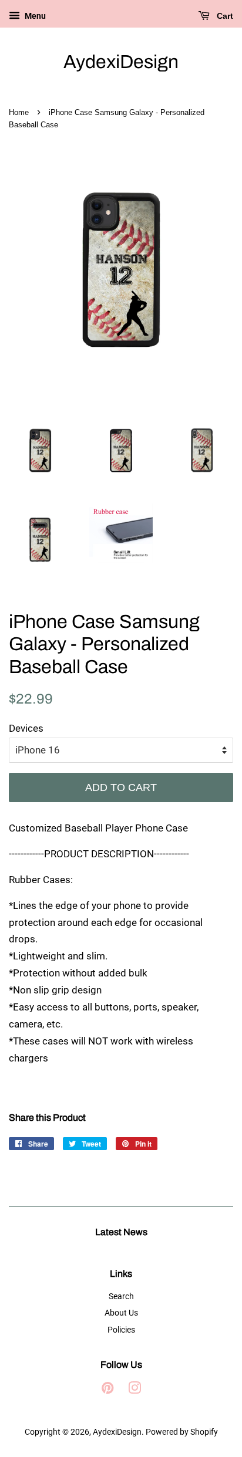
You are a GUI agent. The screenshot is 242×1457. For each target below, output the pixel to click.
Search (121, 1297)
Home (19, 112)
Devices (26, 728)
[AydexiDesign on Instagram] (134, 1390)
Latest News (121, 1232)
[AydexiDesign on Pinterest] (107, 1390)
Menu (34, 16)
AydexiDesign (121, 62)
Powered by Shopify (182, 1432)
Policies (121, 1330)
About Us (121, 1313)
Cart (223, 16)
